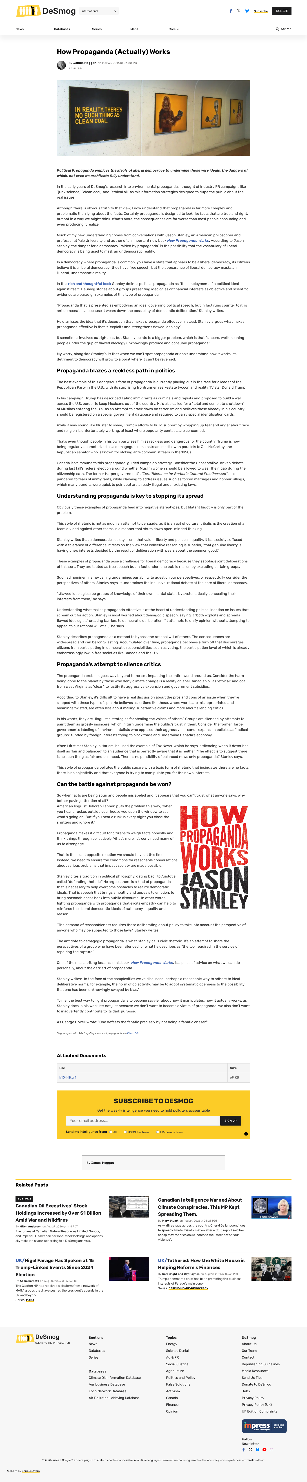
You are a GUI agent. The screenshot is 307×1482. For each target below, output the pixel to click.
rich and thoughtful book (89, 284)
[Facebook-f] (230, 10)
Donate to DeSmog (256, 1384)
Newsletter (250, 1444)
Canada (172, 1398)
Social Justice (177, 1364)
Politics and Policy (180, 1378)
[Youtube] (264, 1449)
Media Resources (255, 1371)
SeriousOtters (31, 1471)
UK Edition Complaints (259, 1411)
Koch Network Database (107, 1391)
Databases (97, 1351)
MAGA (30, 1300)
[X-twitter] (239, 10)
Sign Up (231, 1120)
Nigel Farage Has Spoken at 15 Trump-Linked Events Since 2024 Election (55, 1267)
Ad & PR (172, 1357)
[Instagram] (271, 1449)
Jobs (246, 1391)
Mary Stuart (170, 1220)
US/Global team (138, 1132)
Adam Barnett (29, 1281)
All (115, 1132)
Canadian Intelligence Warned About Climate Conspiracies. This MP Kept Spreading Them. (200, 1207)
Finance (172, 1405)
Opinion (172, 1411)
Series (93, 1357)
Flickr (132, 1033)
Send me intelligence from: (86, 1131)
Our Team (249, 1351)
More (172, 29)
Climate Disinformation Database (115, 1378)
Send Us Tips (252, 1378)
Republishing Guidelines (261, 1364)
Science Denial (177, 1351)
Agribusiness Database (107, 1384)
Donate (282, 11)
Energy (171, 1344)
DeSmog (59, 11)
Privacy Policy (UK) (257, 1405)
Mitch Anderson (30, 1226)
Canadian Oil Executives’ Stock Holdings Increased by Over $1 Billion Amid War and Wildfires (58, 1213)
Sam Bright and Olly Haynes (181, 1274)
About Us (249, 1344)
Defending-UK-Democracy (188, 1288)
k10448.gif (67, 1077)
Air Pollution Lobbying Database (114, 1398)
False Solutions (178, 1384)
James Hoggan (84, 63)
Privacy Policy (253, 1398)
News (93, 1344)
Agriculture (175, 1371)
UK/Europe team (171, 1132)
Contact (248, 1357)
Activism (173, 1391)
